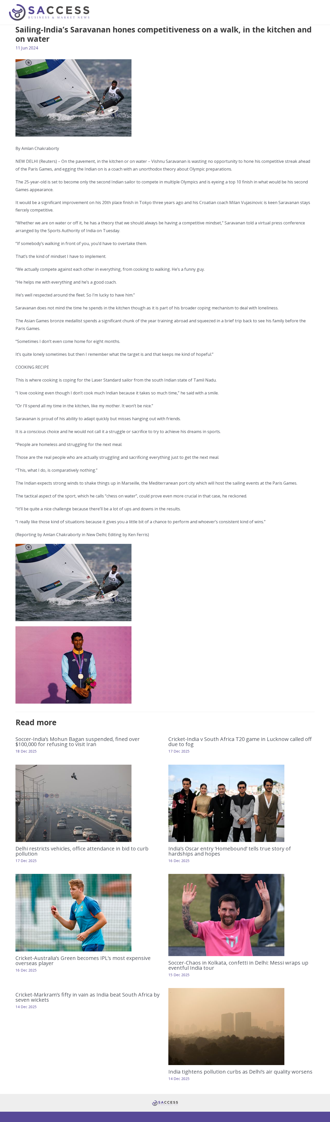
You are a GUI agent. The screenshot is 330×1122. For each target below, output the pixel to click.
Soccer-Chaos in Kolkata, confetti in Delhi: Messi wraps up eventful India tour (238, 965)
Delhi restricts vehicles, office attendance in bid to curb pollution (81, 851)
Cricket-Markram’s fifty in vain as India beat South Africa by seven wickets (87, 997)
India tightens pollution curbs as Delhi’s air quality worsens (240, 1071)
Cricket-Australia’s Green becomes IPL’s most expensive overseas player (83, 961)
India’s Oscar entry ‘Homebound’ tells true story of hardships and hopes (229, 851)
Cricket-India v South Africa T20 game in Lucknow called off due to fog (239, 742)
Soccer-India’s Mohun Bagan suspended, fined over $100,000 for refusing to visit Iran (77, 742)
